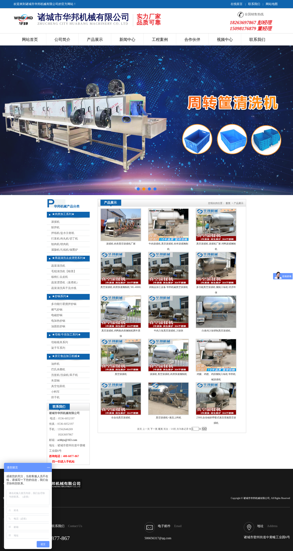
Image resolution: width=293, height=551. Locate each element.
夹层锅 (55, 380)
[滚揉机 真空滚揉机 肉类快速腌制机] (168, 370)
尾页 (160, 429)
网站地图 (272, 4)
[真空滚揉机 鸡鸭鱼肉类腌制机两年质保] (121, 326)
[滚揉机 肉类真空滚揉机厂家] (121, 240)
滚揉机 (55, 221)
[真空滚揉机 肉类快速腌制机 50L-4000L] (121, 283)
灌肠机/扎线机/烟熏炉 (64, 249)
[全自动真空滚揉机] (121, 413)
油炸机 (55, 363)
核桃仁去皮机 (59, 276)
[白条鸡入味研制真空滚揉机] (216, 326)
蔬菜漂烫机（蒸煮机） (64, 282)
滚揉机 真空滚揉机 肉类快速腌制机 (168, 374)
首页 (228, 203)
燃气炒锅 (56, 309)
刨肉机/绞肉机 (59, 244)
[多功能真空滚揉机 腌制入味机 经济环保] (216, 283)
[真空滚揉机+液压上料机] (168, 413)
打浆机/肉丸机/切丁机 (64, 238)
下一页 (153, 429)
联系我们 (254, 4)
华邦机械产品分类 (67, 206)
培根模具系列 (59, 342)
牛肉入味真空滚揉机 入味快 (168, 330)
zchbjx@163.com (67, 440)
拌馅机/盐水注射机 (62, 233)
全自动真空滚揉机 (120, 417)
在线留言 (237, 4)
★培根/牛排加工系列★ (66, 334)
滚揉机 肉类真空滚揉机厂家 (121, 243)
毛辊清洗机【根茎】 (63, 271)
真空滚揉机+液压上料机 (168, 417)
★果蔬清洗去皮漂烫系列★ (69, 257)
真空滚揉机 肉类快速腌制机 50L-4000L (120, 287)
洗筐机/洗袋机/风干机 (64, 375)
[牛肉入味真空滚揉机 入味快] (168, 326)
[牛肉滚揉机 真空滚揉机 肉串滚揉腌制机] (168, 240)
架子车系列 (57, 347)
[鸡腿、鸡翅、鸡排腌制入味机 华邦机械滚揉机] (216, 370)
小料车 (55, 391)
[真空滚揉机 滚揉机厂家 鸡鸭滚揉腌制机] (216, 240)
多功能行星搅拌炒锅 (63, 304)
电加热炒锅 (57, 320)
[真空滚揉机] (121, 370)
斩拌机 (55, 227)
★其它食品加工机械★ (66, 356)
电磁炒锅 (56, 315)
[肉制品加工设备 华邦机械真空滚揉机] (168, 283)
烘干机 (55, 397)
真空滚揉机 (121, 374)
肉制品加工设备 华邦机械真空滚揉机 (168, 287)
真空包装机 (57, 386)
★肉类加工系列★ (63, 214)
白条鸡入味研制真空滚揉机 (216, 330)
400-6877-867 (54, 538)
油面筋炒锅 (57, 326)
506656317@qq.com (158, 538)
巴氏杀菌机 (57, 369)
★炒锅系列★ (60, 296)
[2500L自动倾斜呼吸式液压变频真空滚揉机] (216, 413)
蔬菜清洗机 (57, 265)
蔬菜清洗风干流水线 (63, 288)
